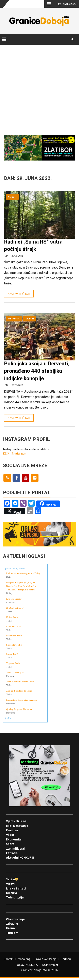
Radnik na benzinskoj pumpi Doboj (23, 573)
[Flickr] (34, 478)
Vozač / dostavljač (14, 672)
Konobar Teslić (13, 626)
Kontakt (9, 959)
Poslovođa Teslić (14, 635)
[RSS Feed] (7, 478)
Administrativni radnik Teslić (20, 681)
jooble (8, 718)
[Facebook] (16, 478)
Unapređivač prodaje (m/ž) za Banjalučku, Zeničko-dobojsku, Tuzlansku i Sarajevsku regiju (21, 586)
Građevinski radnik (15, 608)
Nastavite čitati (19, 294)
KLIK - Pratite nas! (15, 453)
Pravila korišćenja (46, 959)
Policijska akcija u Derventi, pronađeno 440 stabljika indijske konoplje (36, 371)
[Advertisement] (39, 85)
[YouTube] (25, 478)
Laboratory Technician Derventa (21, 700)
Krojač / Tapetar (14, 599)
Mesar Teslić (12, 654)
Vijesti (12, 197)
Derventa (13, 318)
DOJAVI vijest (50, 965)
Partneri (66, 959)
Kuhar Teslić (12, 617)
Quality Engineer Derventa (19, 709)
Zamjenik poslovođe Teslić (19, 691)
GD (6, 255)
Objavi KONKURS (27, 965)
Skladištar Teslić (14, 645)
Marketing (24, 959)
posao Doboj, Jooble (15, 568)
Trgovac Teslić (13, 663)
